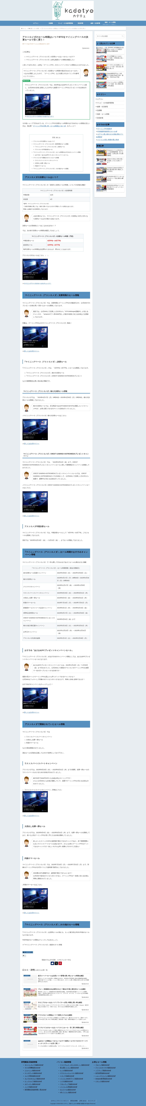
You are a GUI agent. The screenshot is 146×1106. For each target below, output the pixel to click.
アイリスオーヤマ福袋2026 (104, 1068)
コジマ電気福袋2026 (32, 1076)
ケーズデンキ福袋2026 (32, 1073)
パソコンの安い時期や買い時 (107, 140)
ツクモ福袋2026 (65, 1081)
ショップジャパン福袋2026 (104, 1076)
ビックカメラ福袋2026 (32, 1081)
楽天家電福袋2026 (101, 1073)
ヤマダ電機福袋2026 (32, 1068)
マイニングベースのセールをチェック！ (40, 116)
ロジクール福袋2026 (67, 1090)
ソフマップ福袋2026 (102, 1070)
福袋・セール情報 (28, 952)
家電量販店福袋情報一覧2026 (35, 1090)
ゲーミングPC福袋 (104, 129)
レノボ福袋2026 (65, 1070)
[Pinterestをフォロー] (60, 963)
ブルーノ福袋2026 (101, 1065)
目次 (53, 137)
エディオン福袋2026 (32, 1084)
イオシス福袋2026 (101, 1081)
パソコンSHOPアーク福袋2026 (70, 1079)
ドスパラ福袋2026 (66, 1076)
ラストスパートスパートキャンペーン (46, 160)
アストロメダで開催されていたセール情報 (46, 157)
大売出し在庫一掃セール (42, 163)
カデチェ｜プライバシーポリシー (60, 1100)
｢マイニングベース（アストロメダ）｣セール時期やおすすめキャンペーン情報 (57, 152)
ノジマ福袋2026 (30, 1087)
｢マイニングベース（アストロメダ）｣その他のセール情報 (50, 168)
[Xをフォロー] (56, 963)
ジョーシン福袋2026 (32, 1070)
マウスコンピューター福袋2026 (71, 1073)
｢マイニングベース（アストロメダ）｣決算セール (50, 146)
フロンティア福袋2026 (68, 1084)
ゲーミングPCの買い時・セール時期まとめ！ (48, 126)
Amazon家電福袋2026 (102, 1079)
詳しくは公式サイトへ (31, 351)
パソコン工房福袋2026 (68, 1087)
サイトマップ (91, 1100)
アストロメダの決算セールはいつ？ (44, 141)
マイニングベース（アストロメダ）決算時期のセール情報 (50, 144)
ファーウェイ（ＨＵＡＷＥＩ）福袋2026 (74, 1065)
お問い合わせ (82, 1100)
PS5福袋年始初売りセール (107, 131)
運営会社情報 (73, 1100)
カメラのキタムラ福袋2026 (34, 1079)
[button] (122, 36)
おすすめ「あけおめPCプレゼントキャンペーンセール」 (52, 155)
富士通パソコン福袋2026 (68, 1068)
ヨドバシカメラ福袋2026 (33, 1065)
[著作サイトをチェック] (52, 963)
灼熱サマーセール (40, 166)
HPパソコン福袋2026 (67, 1092)
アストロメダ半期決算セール (44, 149)
